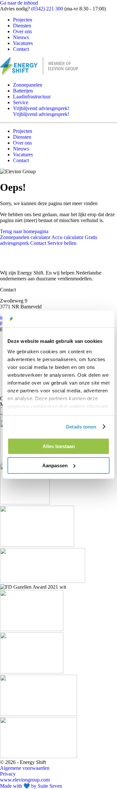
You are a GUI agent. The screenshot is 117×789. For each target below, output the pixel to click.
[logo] (39, 261)
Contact (21, 49)
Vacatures (23, 43)
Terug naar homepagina (24, 231)
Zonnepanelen (27, 85)
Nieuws (21, 37)
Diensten (22, 25)
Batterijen (23, 90)
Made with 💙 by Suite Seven (31, 786)
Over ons (22, 31)
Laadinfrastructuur (32, 96)
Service (20, 102)
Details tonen (81, 427)
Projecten (22, 19)
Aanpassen (55, 465)
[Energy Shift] (39, 74)
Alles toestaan (59, 446)
